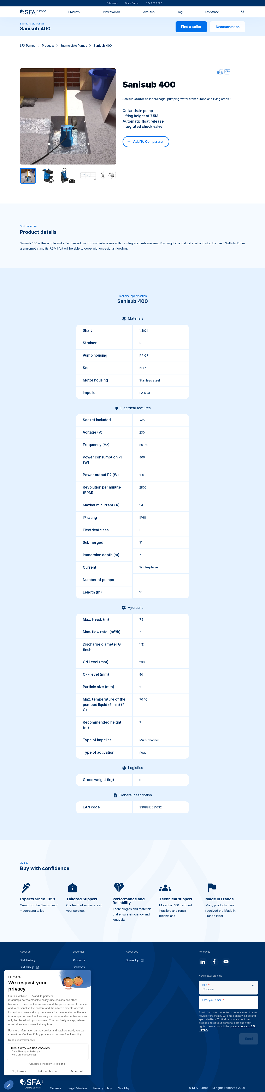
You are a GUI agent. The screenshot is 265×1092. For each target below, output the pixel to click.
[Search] (243, 11)
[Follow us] (203, 962)
